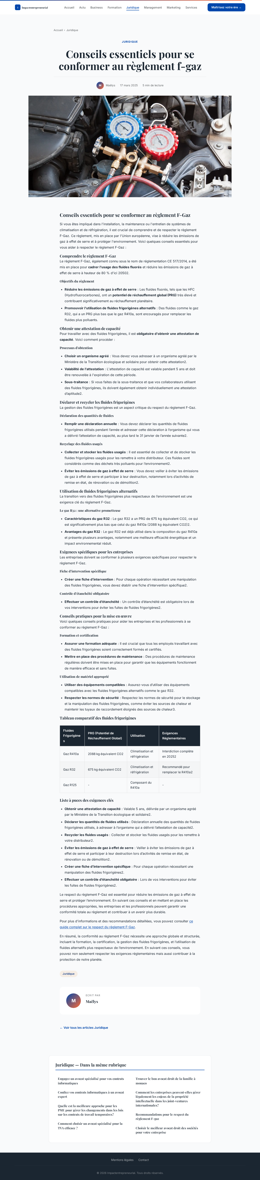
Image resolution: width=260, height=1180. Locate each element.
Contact (143, 1160)
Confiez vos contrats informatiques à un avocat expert (91, 1094)
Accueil (69, 7)
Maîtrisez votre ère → (226, 7)
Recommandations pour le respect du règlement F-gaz (162, 1116)
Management (153, 7)
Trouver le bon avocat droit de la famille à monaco (165, 1081)
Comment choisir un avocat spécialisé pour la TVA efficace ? (90, 1126)
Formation (114, 7)
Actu (82, 7)
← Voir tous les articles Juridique (84, 1028)
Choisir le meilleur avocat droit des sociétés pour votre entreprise (167, 1130)
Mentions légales (122, 1160)
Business (96, 7)
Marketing (174, 7)
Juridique (132, 7)
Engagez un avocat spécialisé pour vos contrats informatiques (91, 1081)
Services (191, 7)
